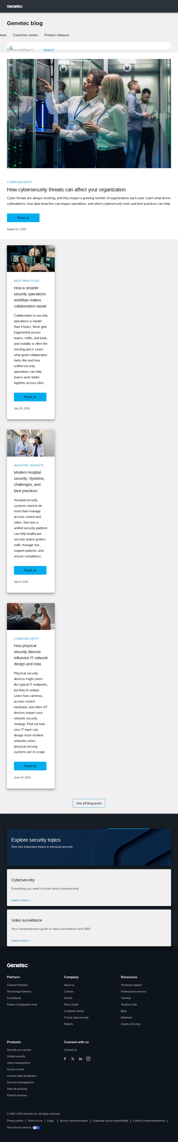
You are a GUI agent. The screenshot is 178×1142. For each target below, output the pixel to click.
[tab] (19, 821)
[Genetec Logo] (15, 6)
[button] (26, 35)
